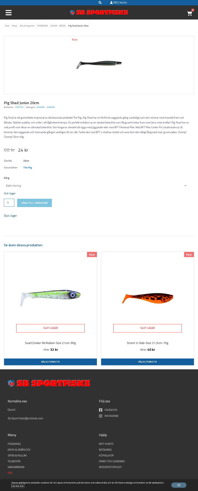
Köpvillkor (106, 455)
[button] (100, 2)
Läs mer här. (18, 486)
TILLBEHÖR (14, 461)
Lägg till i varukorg (34, 203)
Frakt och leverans (112, 461)
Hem (7, 25)
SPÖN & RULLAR (17, 455)
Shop (14, 25)
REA (10, 473)
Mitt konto (106, 444)
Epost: (12, 409)
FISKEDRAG (42, 25)
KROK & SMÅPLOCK (19, 450)
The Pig (27, 167)
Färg (6, 178)
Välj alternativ (50, 361)
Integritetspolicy (110, 467)
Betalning (105, 450)
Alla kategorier (27, 25)
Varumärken (16, 467)
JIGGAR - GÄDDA (58, 25)
